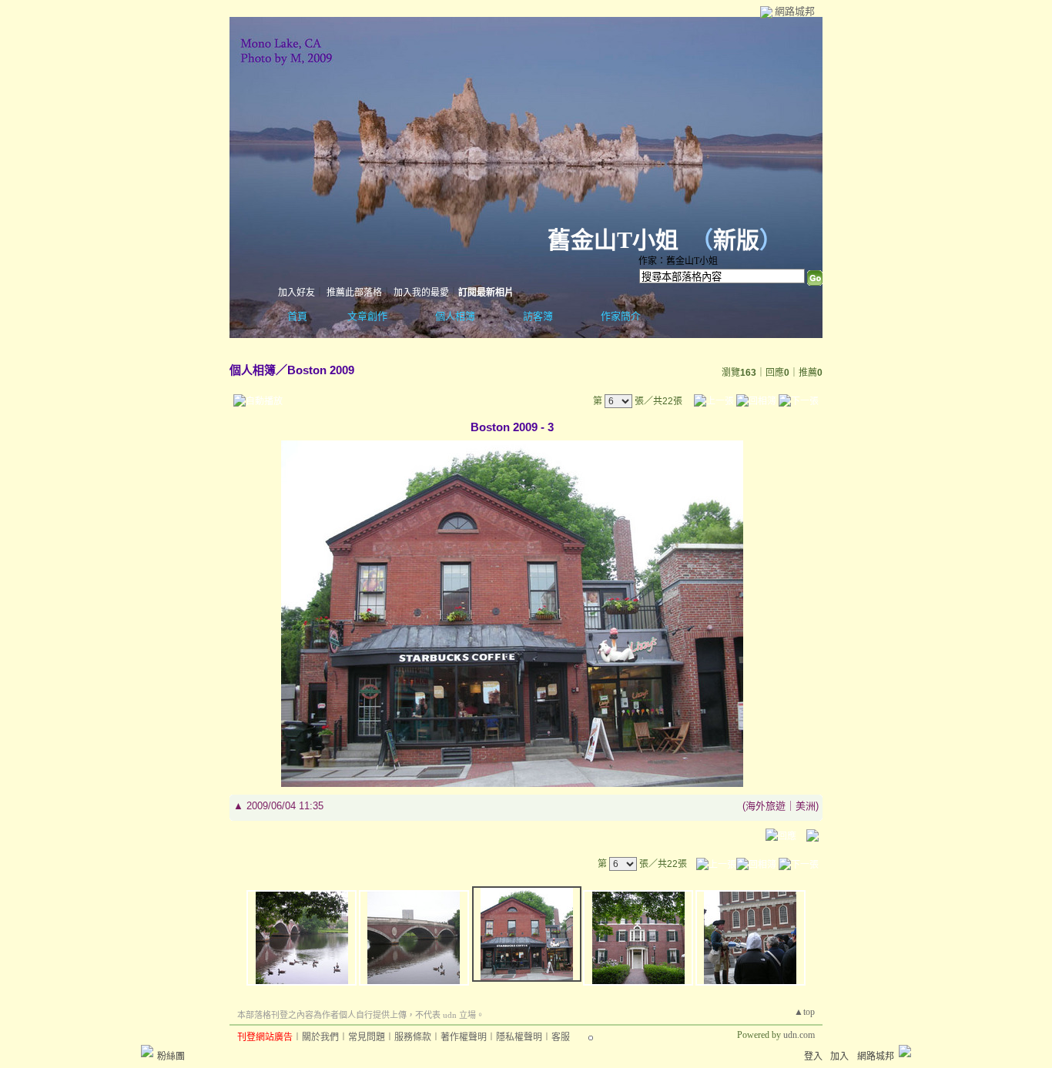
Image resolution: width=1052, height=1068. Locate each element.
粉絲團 (171, 1056)
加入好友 (296, 292)
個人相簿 (455, 316)
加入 (839, 1056)
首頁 (297, 316)
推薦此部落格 (354, 292)
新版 (736, 240)
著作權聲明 (464, 1037)
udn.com (799, 1034)
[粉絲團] (147, 1051)
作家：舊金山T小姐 (678, 261)
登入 (813, 1056)
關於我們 (320, 1037)
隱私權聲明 (519, 1037)
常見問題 (366, 1037)
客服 (560, 1037)
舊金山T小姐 (613, 240)
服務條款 (412, 1037)
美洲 (806, 806)
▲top (804, 1011)
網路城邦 (795, 11)
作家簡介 (621, 316)
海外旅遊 (765, 806)
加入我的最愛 (421, 292)
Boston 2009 (320, 370)
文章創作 (367, 316)
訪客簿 (538, 316)
